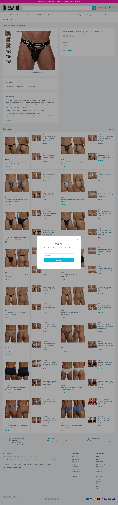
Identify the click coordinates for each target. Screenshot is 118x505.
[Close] (77, 239)
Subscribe (59, 260)
